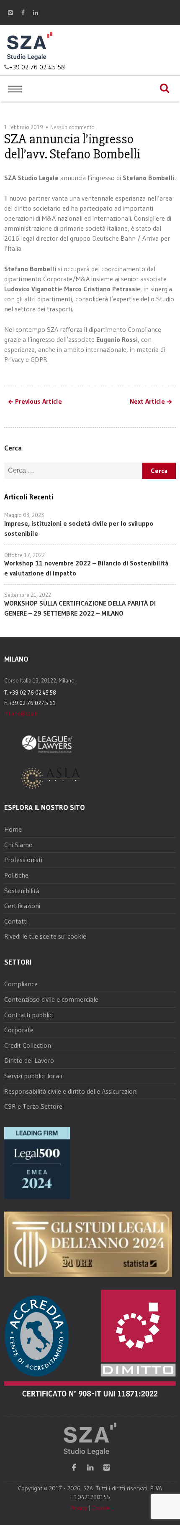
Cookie (101, 1508)
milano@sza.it (21, 713)
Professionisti (23, 859)
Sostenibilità (21, 890)
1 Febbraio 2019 (23, 127)
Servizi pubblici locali (33, 1076)
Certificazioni (22, 905)
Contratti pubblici (29, 1015)
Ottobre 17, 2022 (24, 555)
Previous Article (38, 401)
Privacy (78, 1508)
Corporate (18, 1030)
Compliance (21, 984)
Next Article (147, 401)
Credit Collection (27, 1045)
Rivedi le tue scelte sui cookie (45, 936)
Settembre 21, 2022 (27, 594)
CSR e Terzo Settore (33, 1106)
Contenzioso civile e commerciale (51, 999)
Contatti (16, 921)
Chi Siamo (18, 844)
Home (13, 829)
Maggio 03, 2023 (24, 515)
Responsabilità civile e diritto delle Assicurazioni (71, 1091)
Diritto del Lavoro (29, 1060)
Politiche (16, 875)
